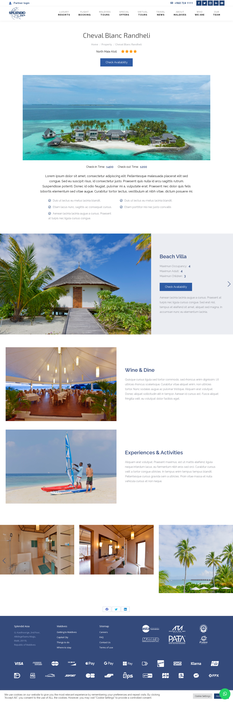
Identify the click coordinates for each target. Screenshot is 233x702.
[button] (4, 284)
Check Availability (117, 62)
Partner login (22, 3)
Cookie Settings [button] (202, 696)
